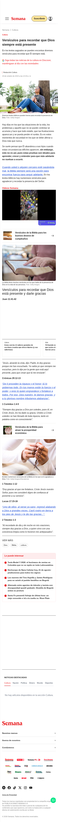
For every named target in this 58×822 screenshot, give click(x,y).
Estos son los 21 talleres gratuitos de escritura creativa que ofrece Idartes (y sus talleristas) (21, 347)
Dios (5, 545)
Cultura (15, 30)
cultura (23, 545)
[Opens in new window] (9, 787)
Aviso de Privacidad (12, 795)
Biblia (14, 545)
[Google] (3, 787)
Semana (5, 30)
